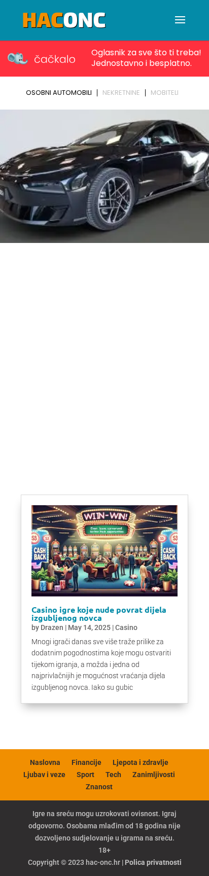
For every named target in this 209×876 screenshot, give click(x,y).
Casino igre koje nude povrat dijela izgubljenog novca (98, 613)
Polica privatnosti (153, 862)
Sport (85, 774)
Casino (126, 627)
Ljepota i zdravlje (140, 762)
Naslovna (45, 762)
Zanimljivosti (153, 774)
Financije (86, 762)
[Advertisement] (104, 356)
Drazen (52, 627)
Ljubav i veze (44, 774)
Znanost (99, 787)
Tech (113, 774)
